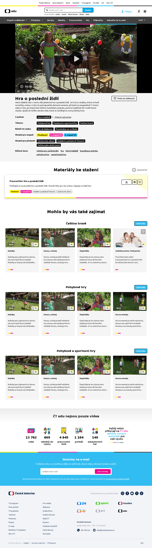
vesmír (64, 14)
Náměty (61, 20)
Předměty (35, 20)
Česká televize (44, 3)
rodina (57, 14)
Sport (68, 3)
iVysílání (76, 3)
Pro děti (96, 3)
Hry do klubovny (45, 129)
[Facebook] (139, 11)
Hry (87, 20)
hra (62, 150)
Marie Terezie (73, 14)
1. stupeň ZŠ (56, 135)
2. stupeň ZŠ (70, 135)
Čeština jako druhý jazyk (49, 145)
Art (103, 3)
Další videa (140, 223)
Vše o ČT (109, 3)
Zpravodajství (57, 3)
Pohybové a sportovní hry (65, 123)
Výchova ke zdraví (46, 141)
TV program (86, 3)
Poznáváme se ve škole (66, 129)
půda (87, 14)
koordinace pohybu (89, 150)
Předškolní (42, 135)
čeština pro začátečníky (48, 150)
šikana (81, 14)
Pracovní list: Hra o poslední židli (26, 181)
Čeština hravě (86, 123)
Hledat (88, 10)
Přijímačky (98, 20)
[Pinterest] (144, 11)
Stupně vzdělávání (15, 20)
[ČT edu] (10, 12)
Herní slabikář (44, 117)
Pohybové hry (44, 123)
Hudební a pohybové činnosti (70, 141)
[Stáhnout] (126, 182)
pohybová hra (43, 154)
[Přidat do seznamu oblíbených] (140, 182)
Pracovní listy (75, 20)
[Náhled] (134, 182)
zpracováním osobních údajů (117, 479)
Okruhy (50, 20)
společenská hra (58, 154)
